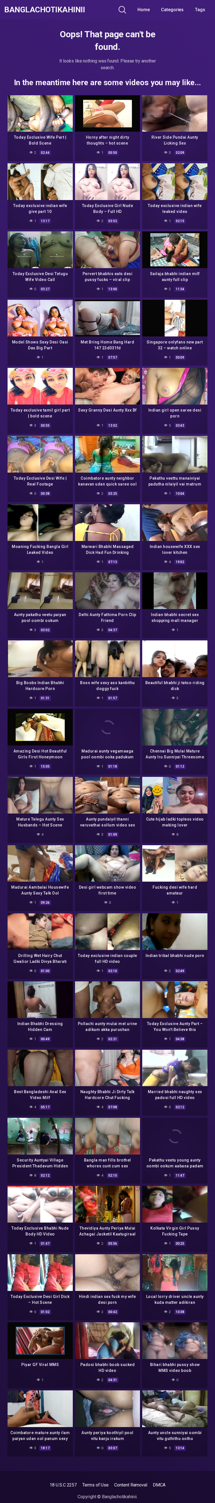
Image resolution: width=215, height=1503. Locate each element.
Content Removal (130, 1485)
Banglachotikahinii (44, 9)
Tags (200, 9)
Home (143, 9)
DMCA (159, 1485)
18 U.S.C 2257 (63, 1485)
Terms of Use (95, 1485)
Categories (172, 9)
